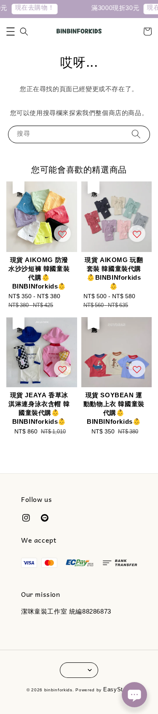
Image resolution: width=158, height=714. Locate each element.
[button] (10, 31)
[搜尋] (136, 134)
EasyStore (117, 690)
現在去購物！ (31, 8)
